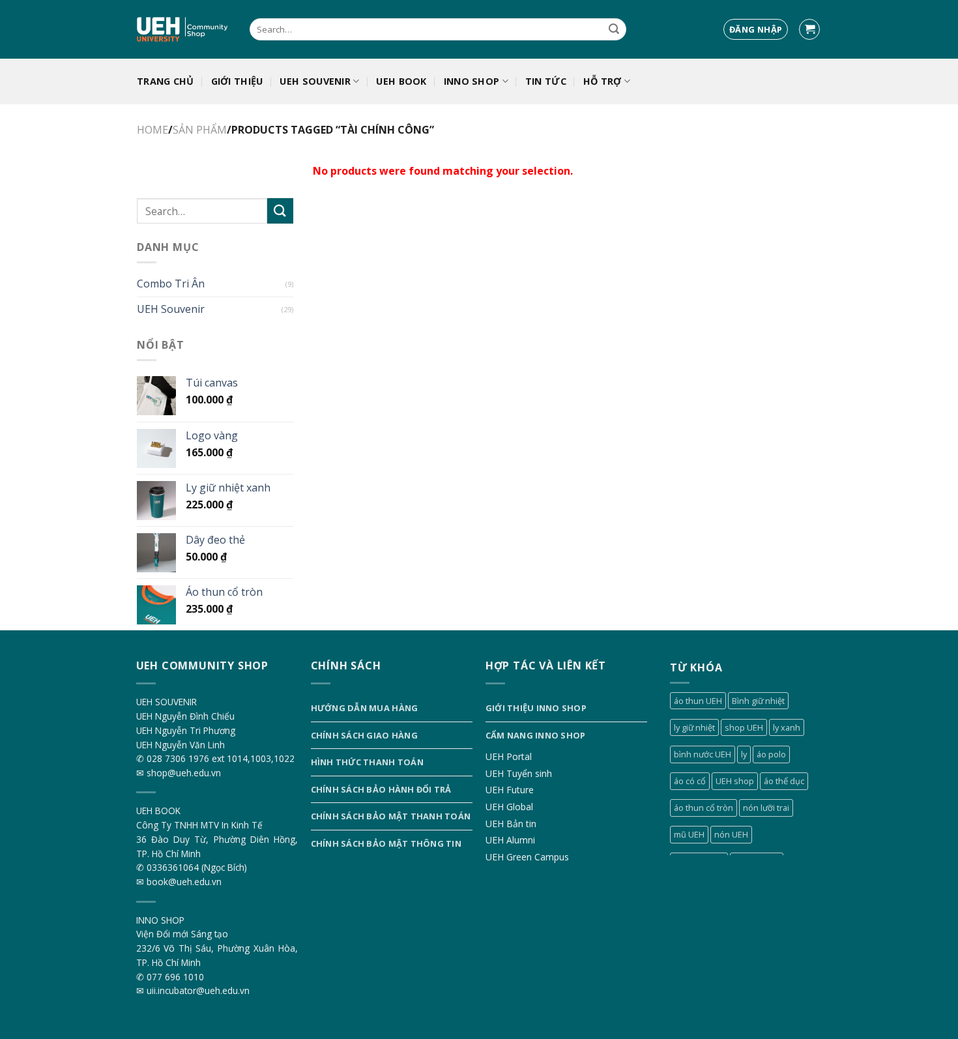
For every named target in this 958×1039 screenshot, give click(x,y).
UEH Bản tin (511, 823)
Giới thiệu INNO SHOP (536, 708)
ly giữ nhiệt (694, 727)
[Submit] (614, 29)
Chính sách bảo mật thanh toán (391, 816)
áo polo (771, 754)
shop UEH (744, 727)
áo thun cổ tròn (703, 807)
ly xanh (786, 727)
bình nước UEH (702, 754)
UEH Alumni (510, 840)
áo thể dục (784, 781)
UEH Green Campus (527, 857)
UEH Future (510, 789)
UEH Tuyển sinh (519, 773)
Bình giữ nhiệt (758, 701)
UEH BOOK (401, 81)
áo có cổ (690, 781)
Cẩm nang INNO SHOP (536, 735)
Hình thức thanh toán (367, 762)
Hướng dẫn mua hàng (364, 708)
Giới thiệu (237, 81)
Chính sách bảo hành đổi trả (381, 789)
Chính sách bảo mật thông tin (386, 843)
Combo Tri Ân (171, 283)
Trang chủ (165, 81)
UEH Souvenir (171, 309)
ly (744, 754)
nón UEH (731, 834)
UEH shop (735, 781)
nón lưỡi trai (766, 807)
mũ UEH (689, 834)
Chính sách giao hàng (364, 735)
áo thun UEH (698, 701)
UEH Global (509, 806)
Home (152, 130)
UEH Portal (509, 756)
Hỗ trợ (602, 81)
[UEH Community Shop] (183, 29)
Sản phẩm (200, 130)
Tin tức (545, 81)
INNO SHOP (472, 81)
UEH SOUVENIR (315, 81)
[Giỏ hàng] (809, 29)
